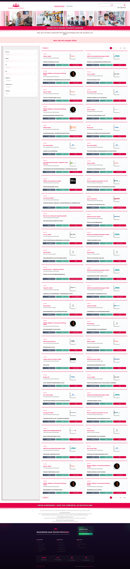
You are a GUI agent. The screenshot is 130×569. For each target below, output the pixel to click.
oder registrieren (121, 7)
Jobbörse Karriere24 (59, 6)
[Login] (124, 5)
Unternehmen (69, 6)
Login (111, 5)
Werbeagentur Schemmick (90, 566)
